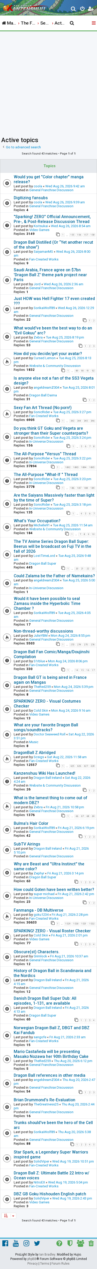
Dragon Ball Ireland (48, 778)
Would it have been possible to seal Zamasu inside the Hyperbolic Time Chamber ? (47, 603)
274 (79, 644)
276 (92, 644)
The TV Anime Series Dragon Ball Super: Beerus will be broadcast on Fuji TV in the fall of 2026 (52, 546)
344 (79, 421)
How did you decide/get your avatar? (48, 353)
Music (33, 742)
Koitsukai (41, 226)
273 (72, 644)
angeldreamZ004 (46, 387)
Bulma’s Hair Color (31, 823)
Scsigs (39, 757)
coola (38, 186)
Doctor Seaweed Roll (49, 734)
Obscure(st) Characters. (36, 951)
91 (87, 371)
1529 (67, 923)
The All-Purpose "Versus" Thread (45, 453)
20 (77, 568)
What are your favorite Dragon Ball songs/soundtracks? (46, 727)
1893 (75, 467)
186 (72, 488)
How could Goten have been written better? (54, 889)
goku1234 (41, 915)
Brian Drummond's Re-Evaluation (44, 1099)
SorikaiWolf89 (44, 308)
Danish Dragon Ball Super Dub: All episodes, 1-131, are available (45, 1001)
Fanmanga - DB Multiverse (38, 910)
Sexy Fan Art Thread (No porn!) (43, 407)
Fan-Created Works (43, 259)
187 (79, 488)
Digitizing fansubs (31, 197)
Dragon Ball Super (42, 563)
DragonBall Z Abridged (35, 752)
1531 (83, 923)
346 (92, 421)
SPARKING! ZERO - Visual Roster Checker (52, 930)
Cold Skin (41, 710)
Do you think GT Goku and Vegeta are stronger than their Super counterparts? (51, 431)
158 (92, 235)
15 (82, 670)
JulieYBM (41, 635)
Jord (37, 284)
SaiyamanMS (43, 251)
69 (93, 816)
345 (86, 421)
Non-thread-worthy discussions (43, 631)
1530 (75, 923)
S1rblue (39, 661)
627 (86, 766)
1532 (91, 923)
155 (72, 235)
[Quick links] (94, 23)
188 (86, 488)
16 (87, 670)
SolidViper (41, 1161)
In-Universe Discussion (46, 441)
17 (93, 670)
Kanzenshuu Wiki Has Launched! (44, 773)
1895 (91, 467)
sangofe (40, 1037)
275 (86, 644)
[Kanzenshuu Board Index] (26, 6)
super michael (44, 894)
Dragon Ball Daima (43, 395)
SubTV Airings (27, 844)
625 (72, 766)
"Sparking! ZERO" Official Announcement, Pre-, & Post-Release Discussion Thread (52, 219)
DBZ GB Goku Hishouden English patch (50, 1193)
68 (87, 816)
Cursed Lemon (45, 358)
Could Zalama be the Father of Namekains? (54, 575)
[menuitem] (73, 9)
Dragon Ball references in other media (49, 1075)
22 (87, 568)
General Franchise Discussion (51, 190)
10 (93, 534)
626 (79, 766)
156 (79, 235)
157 (86, 235)
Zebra (38, 337)
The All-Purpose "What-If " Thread (46, 474)
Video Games (39, 230)
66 (77, 816)
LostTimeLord (44, 556)
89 (77, 371)
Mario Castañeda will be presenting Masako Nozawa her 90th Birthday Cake (51, 1054)
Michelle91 (42, 525)
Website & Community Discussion (55, 366)
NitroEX (39, 1182)
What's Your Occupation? (37, 520)
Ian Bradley (47, 1254)
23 (93, 568)
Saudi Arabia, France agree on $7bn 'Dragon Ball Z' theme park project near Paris (50, 274)
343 (72, 421)
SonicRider (42, 412)
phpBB (31, 1259)
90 (82, 371)
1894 (83, 467)
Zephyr (39, 873)
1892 (67, 467)
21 (82, 568)
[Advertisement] (48, 82)
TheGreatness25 (46, 1104)
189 (92, 488)
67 (82, 816)
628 (92, 766)
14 (77, 670)
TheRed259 (42, 687)
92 (93, 371)
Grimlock (40, 956)
